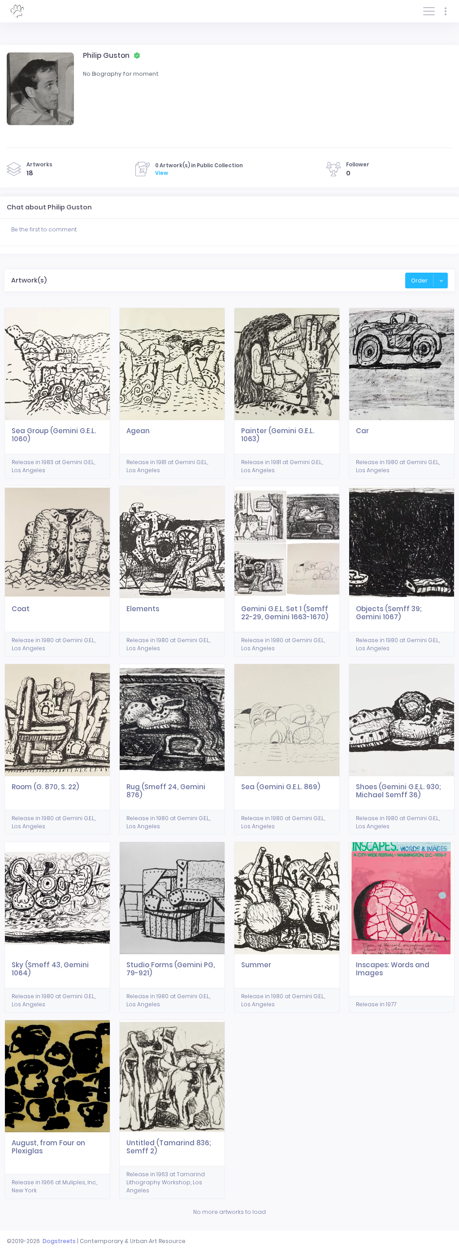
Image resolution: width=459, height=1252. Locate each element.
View (161, 173)
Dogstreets (59, 1241)
